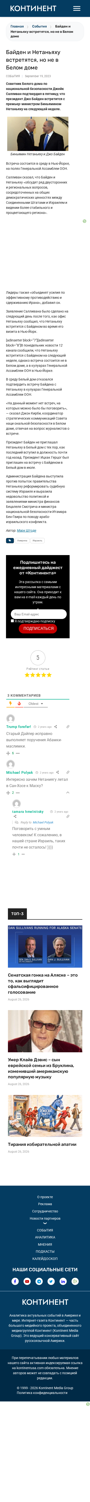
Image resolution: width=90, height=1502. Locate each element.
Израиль (37, 540)
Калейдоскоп (45, 1259)
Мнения (45, 1244)
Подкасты (45, 1251)
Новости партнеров (45, 1218)
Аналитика (45, 1237)
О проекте (45, 1197)
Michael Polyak (43, 822)
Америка (22, 540)
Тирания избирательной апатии (42, 1144)
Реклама (45, 1204)
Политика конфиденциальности (42, 1393)
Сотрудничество (45, 1211)
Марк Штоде (26, 530)
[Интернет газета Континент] (45, 1302)
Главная (17, 26)
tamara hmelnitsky (28, 812)
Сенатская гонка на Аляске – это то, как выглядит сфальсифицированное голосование (43, 983)
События (39, 26)
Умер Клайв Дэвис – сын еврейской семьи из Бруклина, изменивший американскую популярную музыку (41, 1068)
